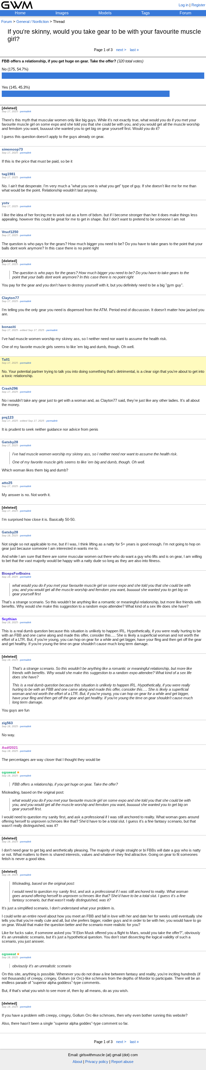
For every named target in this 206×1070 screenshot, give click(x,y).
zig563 (7, 723)
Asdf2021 (10, 748)
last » (134, 50)
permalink (25, 111)
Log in (183, 5)
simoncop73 (12, 149)
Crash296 (10, 388)
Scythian (9, 619)
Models (105, 13)
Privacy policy (96, 1061)
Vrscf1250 (10, 232)
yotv (5, 203)
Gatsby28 (10, 442)
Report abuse (122, 1061)
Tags (145, 13)
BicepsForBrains (16, 573)
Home (20, 13)
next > (121, 50)
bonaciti (9, 327)
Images (62, 13)
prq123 (8, 417)
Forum (185, 13)
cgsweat (9, 772)
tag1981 (8, 174)
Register (198, 5)
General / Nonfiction (32, 21)
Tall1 (6, 359)
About (77, 1061)
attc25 (7, 483)
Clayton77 (10, 298)
